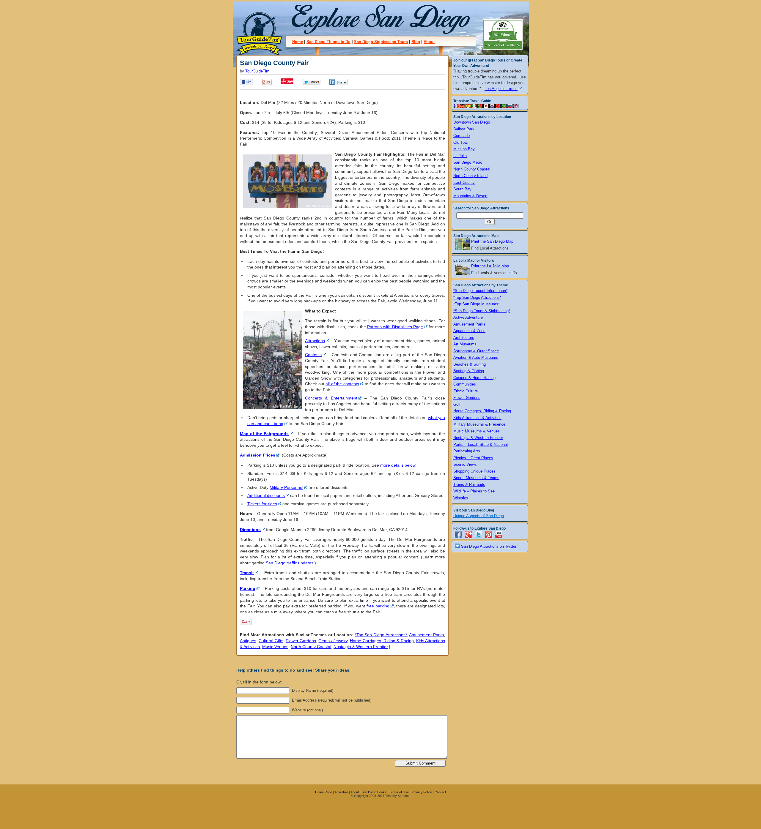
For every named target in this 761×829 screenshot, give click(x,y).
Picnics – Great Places (473, 458)
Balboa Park (463, 129)
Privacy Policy (421, 792)
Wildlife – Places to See (474, 491)
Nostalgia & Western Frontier (361, 646)
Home (297, 42)
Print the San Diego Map (492, 241)
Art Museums (465, 344)
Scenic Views (465, 464)
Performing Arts (466, 451)
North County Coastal (311, 646)
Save (291, 81)
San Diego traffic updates (289, 562)
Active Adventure (468, 317)
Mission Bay (464, 149)
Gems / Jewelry (333, 640)
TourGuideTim (257, 71)
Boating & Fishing (468, 371)
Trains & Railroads (469, 484)
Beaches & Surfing (469, 364)
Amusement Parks (426, 634)
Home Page (323, 792)
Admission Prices (257, 455)
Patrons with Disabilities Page (395, 326)
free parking (378, 606)
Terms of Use (399, 792)
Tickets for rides (262, 503)
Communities (464, 384)
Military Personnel (286, 487)
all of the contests (342, 383)
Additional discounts (266, 495)
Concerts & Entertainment (331, 398)
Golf (456, 404)
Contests (313, 354)
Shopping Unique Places (474, 471)
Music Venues (275, 646)
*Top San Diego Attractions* (381, 634)
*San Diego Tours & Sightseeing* (481, 311)
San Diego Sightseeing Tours (381, 42)
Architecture (463, 337)
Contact (440, 792)
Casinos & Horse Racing (474, 377)
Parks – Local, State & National (480, 444)
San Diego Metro (467, 162)
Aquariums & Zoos (469, 331)
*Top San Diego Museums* (476, 304)
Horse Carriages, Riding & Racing (381, 640)
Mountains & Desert (470, 196)
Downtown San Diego (471, 122)
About (429, 42)
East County (464, 182)
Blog (415, 42)
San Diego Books (373, 792)
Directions (250, 529)
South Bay (462, 189)
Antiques (248, 640)
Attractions (315, 340)
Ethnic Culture (465, 391)
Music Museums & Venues (476, 431)
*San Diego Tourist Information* (480, 290)
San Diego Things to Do (328, 42)
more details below (397, 465)
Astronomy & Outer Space (476, 351)
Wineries (460, 498)
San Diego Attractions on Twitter (488, 546)
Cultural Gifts (271, 640)
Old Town (461, 142)
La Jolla (460, 156)
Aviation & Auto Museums (475, 357)
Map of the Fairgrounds (264, 433)
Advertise (341, 792)
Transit (247, 572)
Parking (247, 588)
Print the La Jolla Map (490, 266)
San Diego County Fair (274, 63)
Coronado (461, 135)
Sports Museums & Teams (476, 478)
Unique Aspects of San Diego (478, 516)
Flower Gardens (301, 640)
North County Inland (470, 175)
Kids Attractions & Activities (477, 418)
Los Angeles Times (501, 88)
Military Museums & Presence (479, 424)
